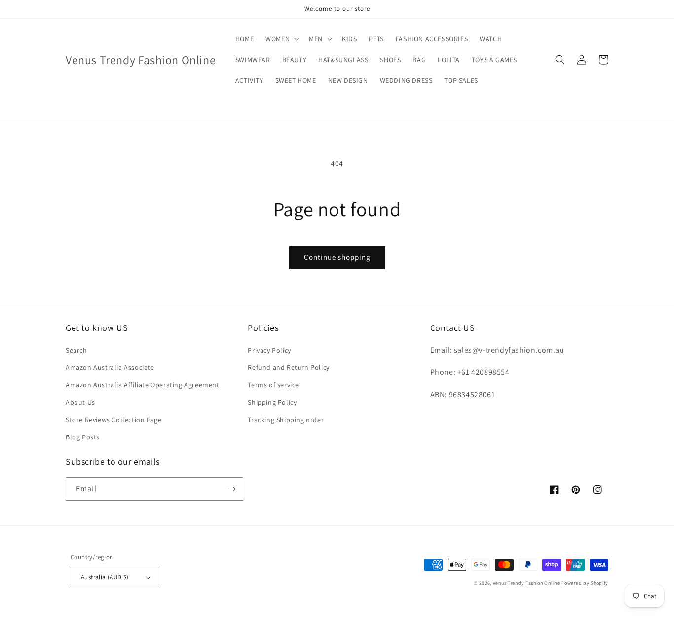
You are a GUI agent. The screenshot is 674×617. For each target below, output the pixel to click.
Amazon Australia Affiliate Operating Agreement (143, 384)
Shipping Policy (272, 402)
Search (76, 350)
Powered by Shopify (584, 583)
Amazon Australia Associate (110, 367)
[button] (281, 39)
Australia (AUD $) (105, 577)
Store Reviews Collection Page (113, 419)
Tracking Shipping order (286, 419)
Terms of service (273, 384)
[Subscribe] (232, 489)
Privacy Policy (269, 350)
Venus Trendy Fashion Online (526, 583)
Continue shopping (337, 257)
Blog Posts (83, 437)
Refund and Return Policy (288, 367)
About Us (80, 402)
